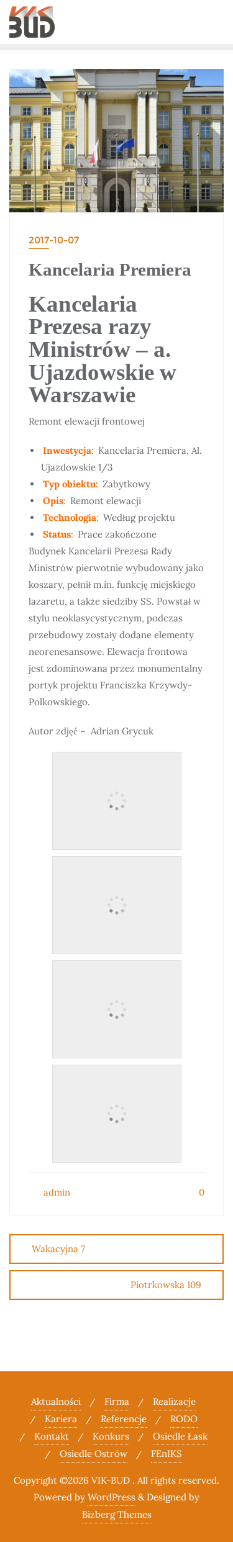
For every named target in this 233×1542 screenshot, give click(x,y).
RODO (184, 1419)
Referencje (124, 1419)
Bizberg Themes (117, 1514)
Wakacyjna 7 (58, 1249)
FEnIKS (166, 1453)
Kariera (61, 1419)
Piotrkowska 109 (165, 1285)
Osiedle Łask (180, 1436)
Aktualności (56, 1401)
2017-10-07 (54, 240)
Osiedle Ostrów (93, 1453)
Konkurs (111, 1436)
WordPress (111, 1497)
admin (55, 1192)
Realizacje (174, 1401)
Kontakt (51, 1436)
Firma (116, 1401)
